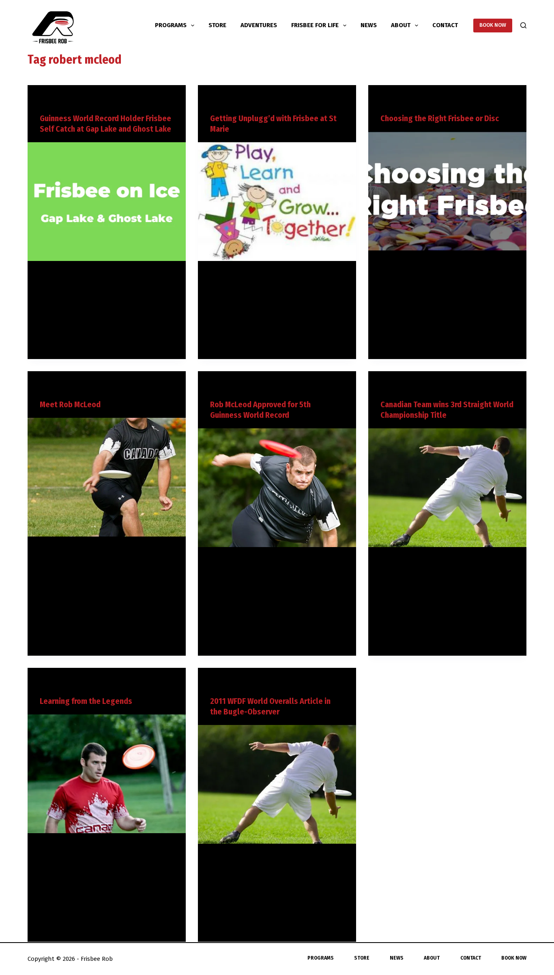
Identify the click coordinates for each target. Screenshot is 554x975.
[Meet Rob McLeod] (107, 477)
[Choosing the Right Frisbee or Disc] (447, 191)
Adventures (258, 25)
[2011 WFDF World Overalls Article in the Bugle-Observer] (277, 784)
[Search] (523, 25)
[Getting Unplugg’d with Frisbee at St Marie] (277, 201)
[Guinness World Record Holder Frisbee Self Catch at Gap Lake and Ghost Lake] (107, 201)
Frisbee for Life (315, 25)
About (400, 25)
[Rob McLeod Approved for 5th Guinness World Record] (277, 487)
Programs (171, 25)
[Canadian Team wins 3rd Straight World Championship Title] (447, 487)
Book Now (513, 958)
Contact (445, 25)
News (369, 25)
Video (60, 101)
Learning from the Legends (86, 701)
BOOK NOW (492, 25)
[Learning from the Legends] (107, 773)
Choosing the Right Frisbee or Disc (439, 118)
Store (217, 25)
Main (45, 101)
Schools (235, 101)
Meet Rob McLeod (70, 404)
